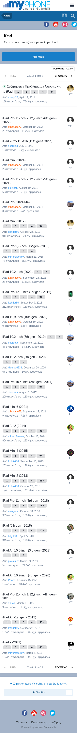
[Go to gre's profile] (70, 120)
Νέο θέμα (38, 56)
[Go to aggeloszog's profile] (70, 619)
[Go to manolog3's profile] (70, 427)
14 (41, 530)
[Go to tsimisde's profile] (70, 273)
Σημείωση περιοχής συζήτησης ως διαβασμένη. (39, 683)
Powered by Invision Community (38, 727)
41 (41, 480)
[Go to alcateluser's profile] (70, 248)
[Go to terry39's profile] (70, 162)
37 (41, 226)
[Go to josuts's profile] (70, 204)
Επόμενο (61, 76)
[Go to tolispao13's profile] (70, 644)
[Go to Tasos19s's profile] (70, 88)
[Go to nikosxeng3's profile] (70, 527)
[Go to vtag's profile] (70, 294)
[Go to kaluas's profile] (70, 408)
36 (41, 430)
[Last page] (72, 76)
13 (41, 505)
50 (41, 622)
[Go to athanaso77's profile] (70, 318)
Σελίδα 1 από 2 (35, 76)
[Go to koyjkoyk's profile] (70, 596)
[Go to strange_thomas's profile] (70, 552)
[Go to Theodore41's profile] (70, 181)
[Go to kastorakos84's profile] (70, 143)
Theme (21, 722)
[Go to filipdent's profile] (70, 477)
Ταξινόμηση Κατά (62, 69)
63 (41, 647)
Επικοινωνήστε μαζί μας (46, 722)
